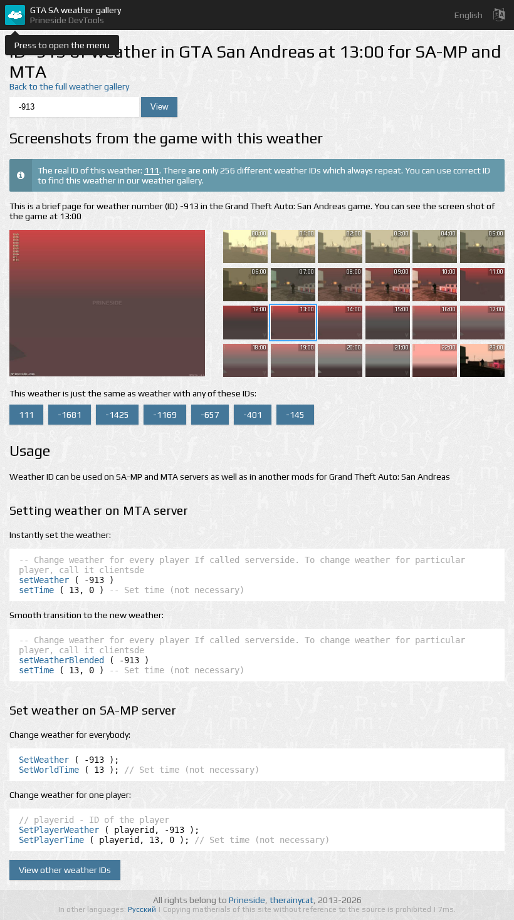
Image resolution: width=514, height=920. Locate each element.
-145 (295, 415)
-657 (210, 415)
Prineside (247, 900)
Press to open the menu (62, 45)
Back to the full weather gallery (69, 86)
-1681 (69, 415)
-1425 (117, 415)
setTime (36, 590)
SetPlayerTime (51, 840)
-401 (252, 415)
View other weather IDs (65, 870)
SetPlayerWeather (59, 830)
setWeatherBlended (61, 660)
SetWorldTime (49, 770)
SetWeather (44, 760)
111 (151, 170)
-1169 (165, 415)
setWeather (44, 580)
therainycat (291, 900)
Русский (143, 909)
